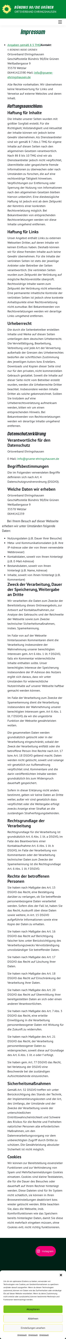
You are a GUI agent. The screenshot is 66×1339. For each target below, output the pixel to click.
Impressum (22, 1335)
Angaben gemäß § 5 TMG (24, 45)
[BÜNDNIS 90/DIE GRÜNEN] (7, 9)
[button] (61, 1274)
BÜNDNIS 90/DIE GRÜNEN (34, 7)
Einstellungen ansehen (33, 1327)
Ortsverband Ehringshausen (35, 12)
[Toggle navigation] (60, 22)
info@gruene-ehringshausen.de (38, 459)
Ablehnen (33, 1318)
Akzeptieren (33, 1309)
